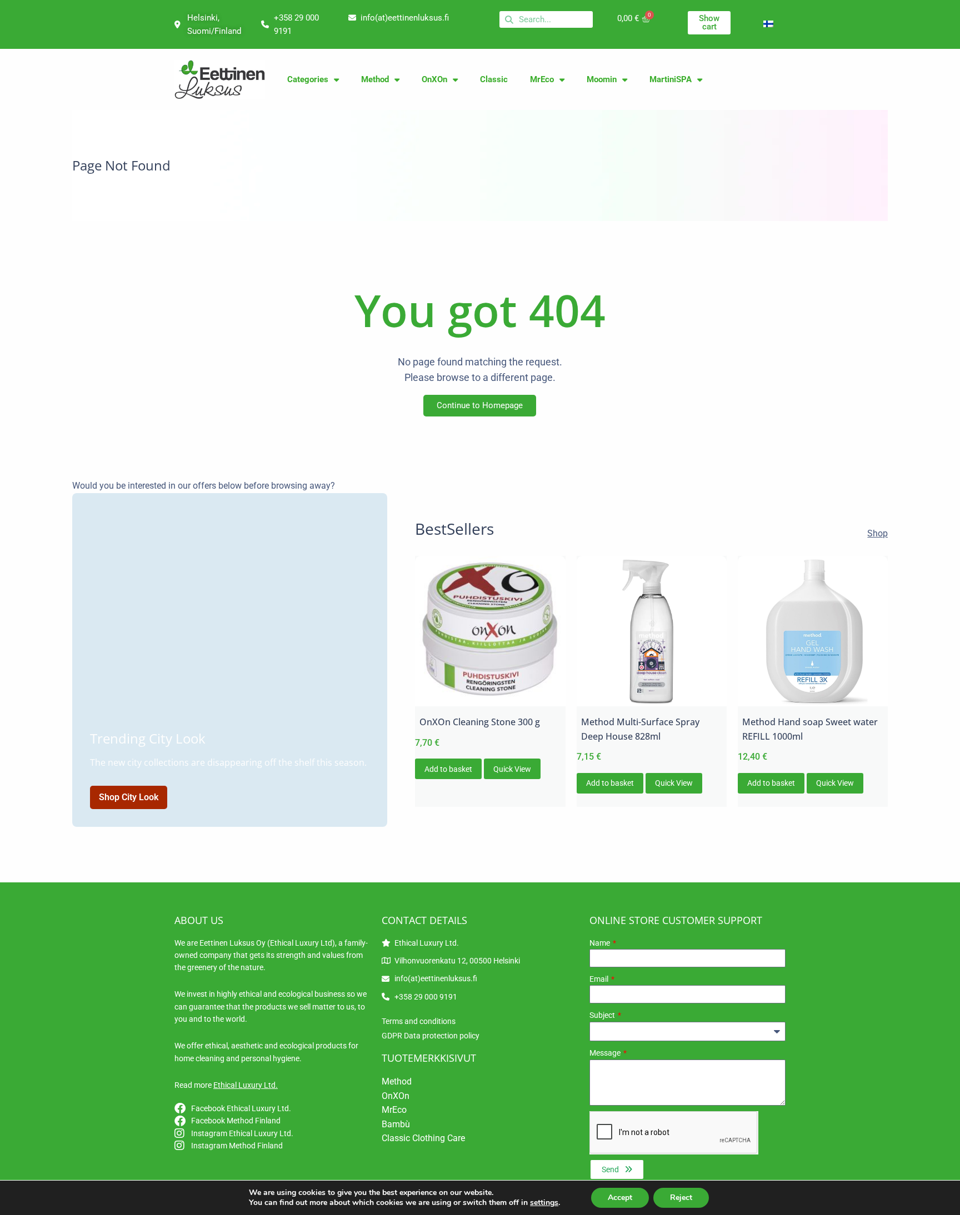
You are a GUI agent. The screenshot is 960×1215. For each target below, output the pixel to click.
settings (544, 1203)
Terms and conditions (419, 1021)
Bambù (396, 1124)
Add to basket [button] (448, 769)
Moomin (602, 79)
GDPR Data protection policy (430, 1035)
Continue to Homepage (480, 405)
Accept (620, 1197)
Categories (307, 79)
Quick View (512, 769)
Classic (494, 79)
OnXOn (434, 79)
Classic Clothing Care (423, 1138)
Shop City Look (128, 797)
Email (599, 979)
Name (600, 942)
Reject (681, 1197)
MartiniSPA (670, 79)
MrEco (542, 79)
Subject (603, 1015)
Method (375, 79)
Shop (877, 533)
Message (605, 1052)
